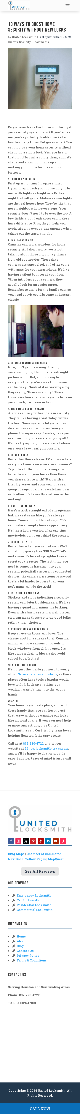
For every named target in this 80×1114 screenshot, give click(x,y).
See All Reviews (40, 871)
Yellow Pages (35, 859)
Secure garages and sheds (37, 674)
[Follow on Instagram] (18, 841)
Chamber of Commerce (44, 854)
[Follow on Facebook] (11, 841)
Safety (13, 42)
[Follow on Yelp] (41, 841)
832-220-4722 (33, 743)
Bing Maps (16, 854)
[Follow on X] (26, 841)
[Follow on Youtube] (56, 841)
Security (25, 42)
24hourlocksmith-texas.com (46, 748)
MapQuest (56, 859)
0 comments (41, 42)
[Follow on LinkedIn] (48, 841)
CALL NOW (40, 1108)
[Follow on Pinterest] (33, 841)
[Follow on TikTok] (63, 841)
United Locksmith (24, 37)
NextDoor (15, 859)
